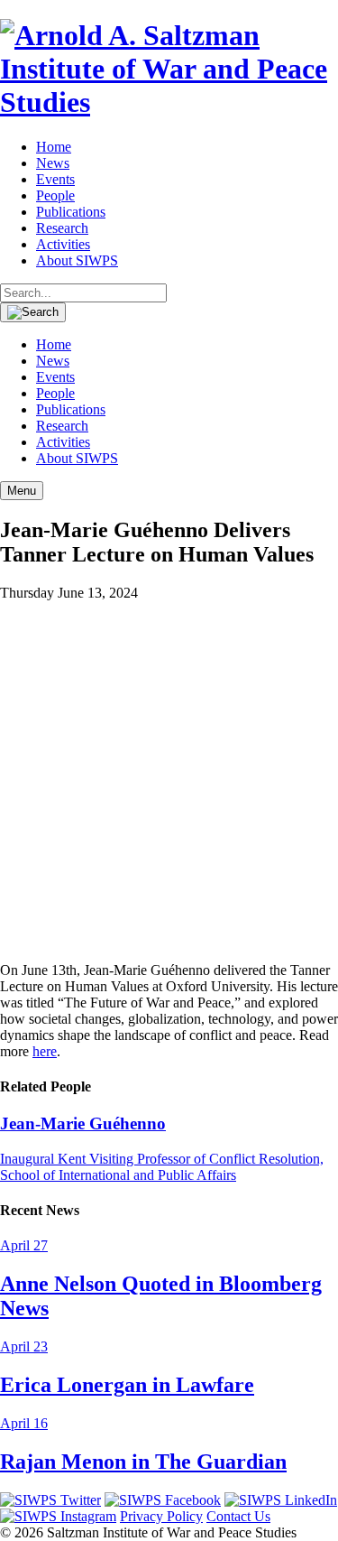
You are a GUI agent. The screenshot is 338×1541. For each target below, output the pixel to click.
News (52, 163)
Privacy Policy (161, 1516)
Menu (21, 490)
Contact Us (238, 1516)
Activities (63, 244)
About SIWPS (77, 260)
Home (53, 146)
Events (55, 179)
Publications (70, 211)
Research (62, 228)
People (55, 195)
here (44, 1051)
